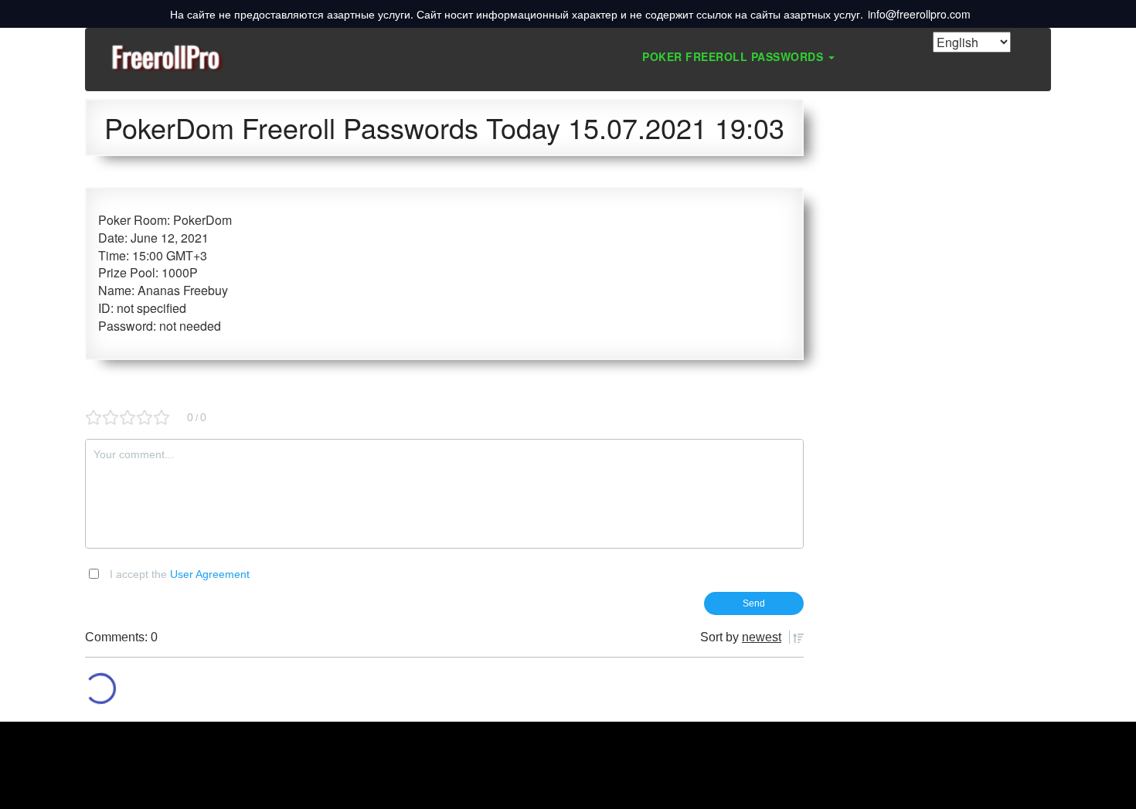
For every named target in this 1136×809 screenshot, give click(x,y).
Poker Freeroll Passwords (734, 56)
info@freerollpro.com (919, 14)
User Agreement (210, 574)
